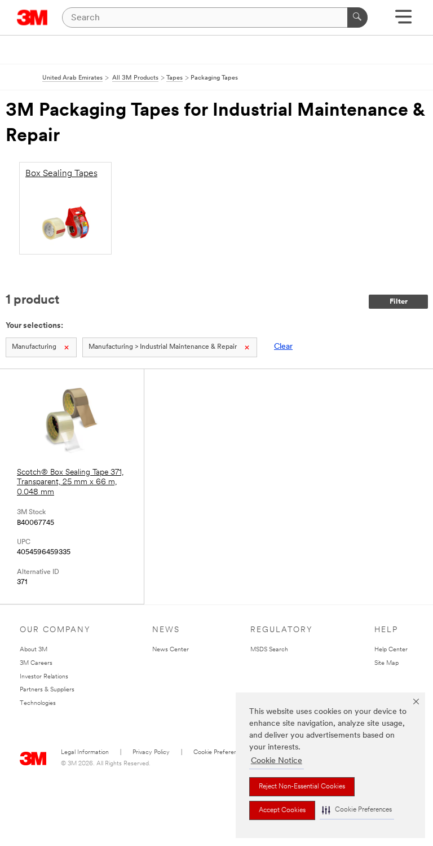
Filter (399, 301)
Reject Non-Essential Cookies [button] (302, 786)
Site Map (386, 663)
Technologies (38, 703)
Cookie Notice (276, 761)
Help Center (391, 650)
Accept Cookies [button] (282, 810)
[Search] (357, 17)
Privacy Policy (151, 752)
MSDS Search (269, 650)
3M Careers (36, 663)
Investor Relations (44, 677)
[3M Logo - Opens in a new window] (32, 17)
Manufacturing (34, 347)
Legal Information (85, 752)
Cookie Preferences (220, 752)
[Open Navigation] (403, 20)
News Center (170, 650)
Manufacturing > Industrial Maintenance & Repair (163, 347)
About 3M (33, 650)
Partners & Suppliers (47, 690)
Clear (283, 347)
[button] (357, 810)
